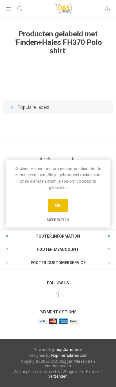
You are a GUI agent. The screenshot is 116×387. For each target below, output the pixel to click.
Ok (58, 205)
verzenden (58, 376)
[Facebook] (58, 293)
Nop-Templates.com (69, 355)
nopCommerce (69, 349)
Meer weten (58, 220)
